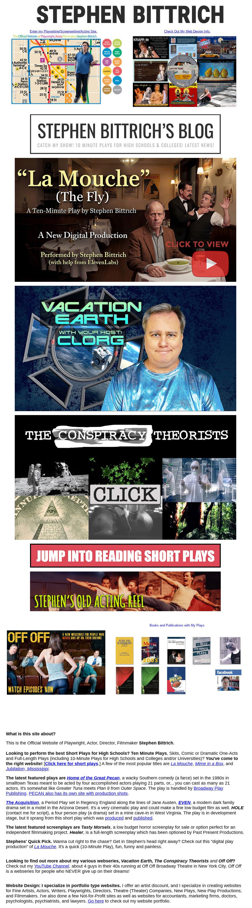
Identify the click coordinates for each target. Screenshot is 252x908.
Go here (96, 901)
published (142, 818)
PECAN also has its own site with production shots (78, 793)
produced (114, 818)
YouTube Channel (51, 866)
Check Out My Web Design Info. (187, 31)
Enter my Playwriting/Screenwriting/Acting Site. (63, 31)
